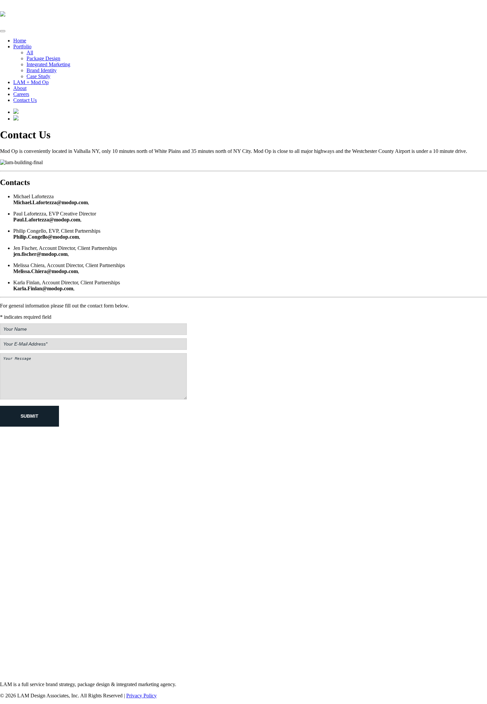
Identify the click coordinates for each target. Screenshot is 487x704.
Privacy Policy (141, 695)
